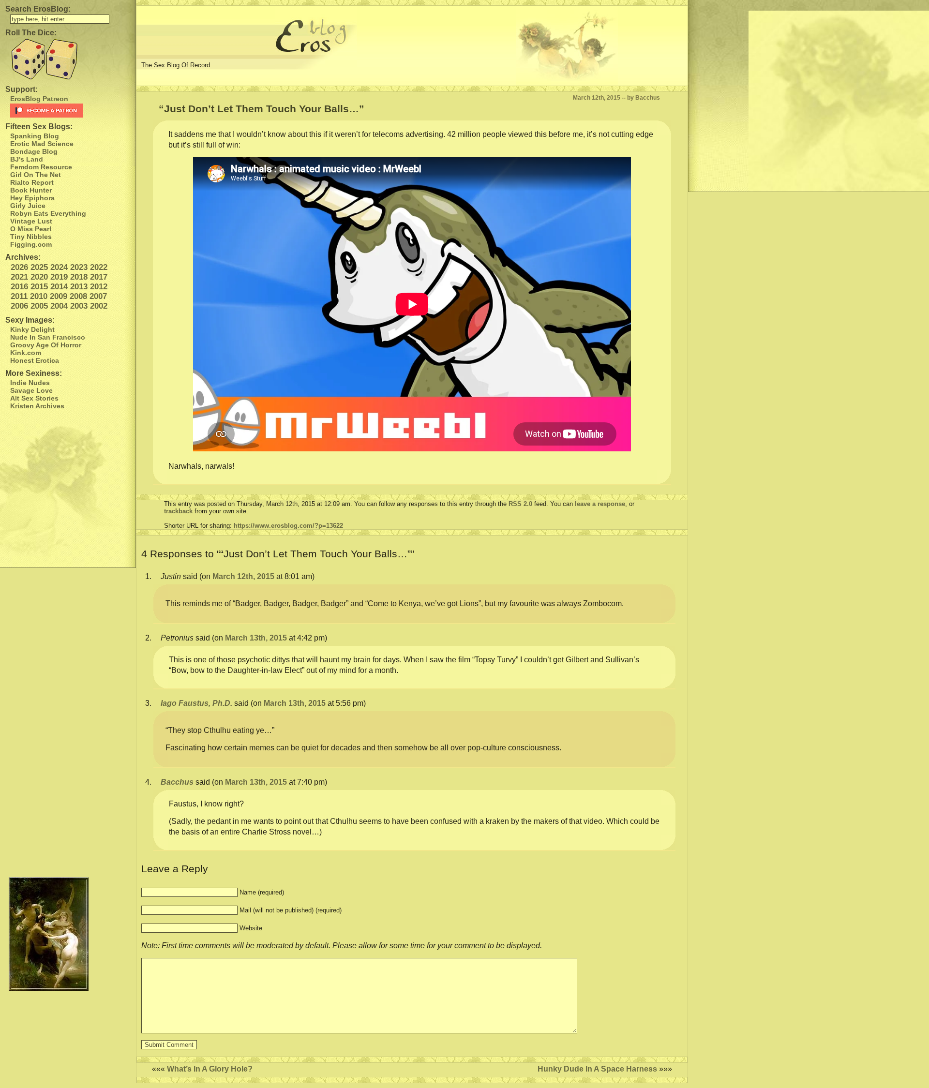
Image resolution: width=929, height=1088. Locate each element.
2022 (98, 267)
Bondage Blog (34, 151)
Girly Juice (27, 205)
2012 (98, 286)
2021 (19, 277)
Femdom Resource (41, 167)
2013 (79, 286)
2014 (59, 286)
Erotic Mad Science (42, 144)
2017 (98, 277)
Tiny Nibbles (31, 236)
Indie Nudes (30, 383)
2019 (59, 277)
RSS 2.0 (520, 503)
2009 (58, 296)
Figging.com (31, 244)
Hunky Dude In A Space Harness (597, 1069)
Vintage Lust (31, 221)
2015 (39, 286)
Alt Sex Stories (34, 398)
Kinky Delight (32, 329)
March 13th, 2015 (256, 638)
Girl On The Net (35, 175)
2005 (39, 306)
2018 (79, 277)
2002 (98, 306)
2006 (19, 306)
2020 (39, 277)
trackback (178, 511)
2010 (38, 296)
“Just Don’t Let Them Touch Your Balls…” (261, 108)
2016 (19, 286)
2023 (79, 267)
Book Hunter (31, 190)
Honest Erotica (34, 360)
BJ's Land (26, 159)
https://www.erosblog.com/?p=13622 (288, 525)
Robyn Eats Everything (48, 213)
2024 (59, 267)
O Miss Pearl (30, 229)
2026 (19, 267)
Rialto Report (32, 182)
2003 (79, 306)
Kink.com (25, 353)
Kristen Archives (37, 406)
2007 (98, 296)
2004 (59, 306)
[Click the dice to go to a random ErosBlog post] (67, 59)
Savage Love (31, 390)
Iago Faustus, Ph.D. (196, 703)
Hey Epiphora (32, 198)
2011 (19, 296)
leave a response (600, 503)
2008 (78, 296)
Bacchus (177, 782)
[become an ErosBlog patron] (70, 111)
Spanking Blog (34, 136)
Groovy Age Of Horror (45, 345)
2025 (39, 267)
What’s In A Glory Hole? (210, 1069)
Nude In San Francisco (47, 337)
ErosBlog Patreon (39, 99)
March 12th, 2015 (243, 576)
